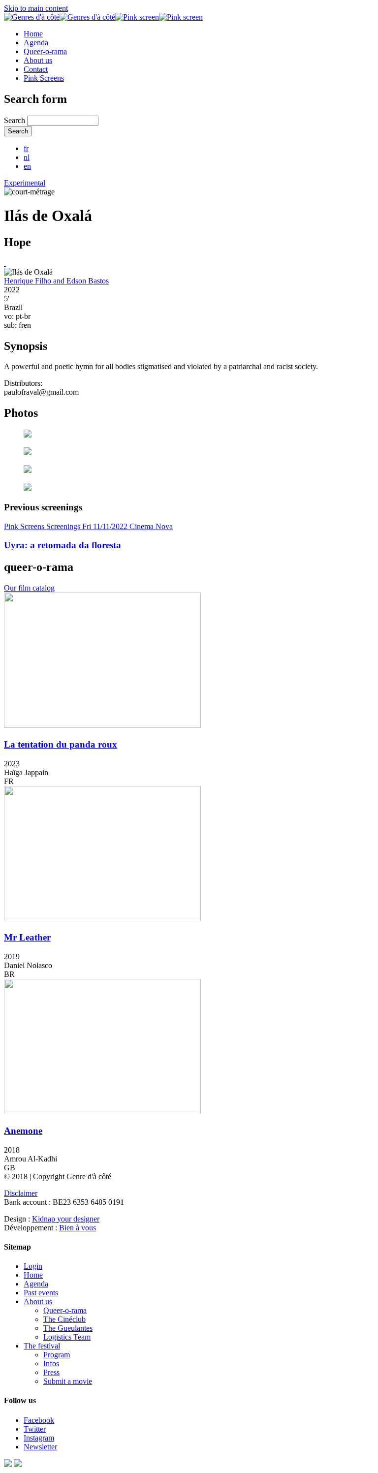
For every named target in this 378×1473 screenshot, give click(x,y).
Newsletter (40, 1446)
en (27, 166)
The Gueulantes (68, 1328)
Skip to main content (36, 8)
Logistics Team (67, 1337)
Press (51, 1372)
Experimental (24, 183)
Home (33, 34)
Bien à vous (77, 1227)
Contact (36, 69)
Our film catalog (29, 588)
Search (15, 120)
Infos (51, 1363)
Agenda (36, 42)
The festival (42, 1346)
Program (56, 1354)
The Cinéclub (64, 1319)
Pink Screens (44, 78)
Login (33, 1266)
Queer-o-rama (45, 51)
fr (26, 148)
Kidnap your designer (65, 1219)
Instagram (39, 1438)
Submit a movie (67, 1381)
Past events (41, 1292)
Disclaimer (20, 1193)
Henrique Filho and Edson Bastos (56, 281)
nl (27, 157)
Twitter (35, 1429)
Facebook (39, 1420)
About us (38, 60)
